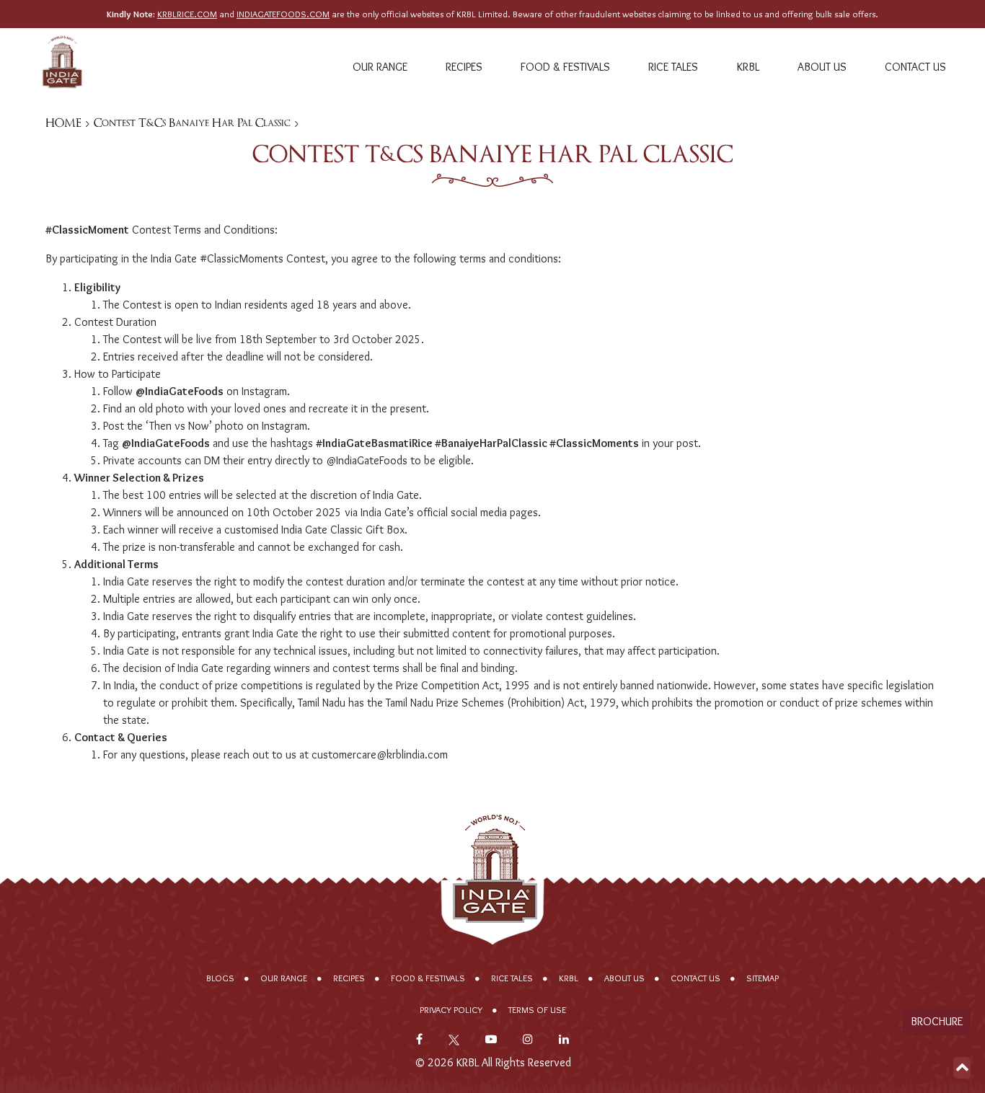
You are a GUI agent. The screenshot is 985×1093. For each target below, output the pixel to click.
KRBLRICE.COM (187, 14)
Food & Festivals (565, 67)
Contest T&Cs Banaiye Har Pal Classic (192, 123)
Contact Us (915, 67)
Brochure (937, 1021)
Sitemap (762, 978)
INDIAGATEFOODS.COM (283, 14)
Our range (380, 67)
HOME (63, 123)
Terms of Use (537, 1009)
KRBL (748, 67)
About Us (822, 67)
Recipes (464, 67)
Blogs (220, 978)
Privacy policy (451, 1009)
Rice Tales (673, 67)
